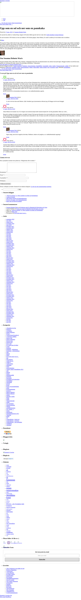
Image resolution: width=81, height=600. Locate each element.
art (7, 470)
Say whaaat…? (10, 409)
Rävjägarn (8, 587)
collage (7, 474)
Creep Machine (10, 572)
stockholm (8, 528)
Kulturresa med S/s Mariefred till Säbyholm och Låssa (33, 207)
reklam (7, 526)
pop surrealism (10, 403)
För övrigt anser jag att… (20, 213)
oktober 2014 (9, 263)
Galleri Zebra (9, 363)
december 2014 (10, 260)
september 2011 (10, 316)
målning (7, 519)
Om (4, 20)
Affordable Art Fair (11, 328)
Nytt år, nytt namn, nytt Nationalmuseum (16, 200)
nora (48, 67)
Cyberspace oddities (11, 336)
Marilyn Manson (10, 392)
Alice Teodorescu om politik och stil (15, 568)
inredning (8, 376)
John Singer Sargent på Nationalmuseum (16, 198)
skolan (8, 410)
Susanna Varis (13, 97)
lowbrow (8, 390)
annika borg (8, 67)
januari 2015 (9, 259)
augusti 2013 (9, 283)
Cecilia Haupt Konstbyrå (12, 335)
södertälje (8, 530)
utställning (9, 532)
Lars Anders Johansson (12, 581)
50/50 (7, 465)
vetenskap (8, 425)
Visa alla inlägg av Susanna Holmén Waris (11, 64)
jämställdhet (39, 66)
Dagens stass (9, 341)
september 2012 (10, 299)
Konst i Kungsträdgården (12, 386)
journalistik (45, 66)
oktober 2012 (9, 297)
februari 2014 (9, 275)
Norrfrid (8, 584)
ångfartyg (8, 329)
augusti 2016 (9, 232)
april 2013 (8, 289)
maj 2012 (8, 305)
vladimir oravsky (10, 534)
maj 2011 (8, 322)
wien (7, 535)
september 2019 (10, 219)
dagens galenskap (10, 339)
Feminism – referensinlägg (13, 351)
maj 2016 (8, 236)
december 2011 (10, 312)
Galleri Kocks (9, 361)
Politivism (8, 585)
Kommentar (3, 172)
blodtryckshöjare (18, 66)
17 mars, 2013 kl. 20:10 (9, 142)
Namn (2, 175)
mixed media (9, 511)
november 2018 (10, 223)
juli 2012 (8, 302)
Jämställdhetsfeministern (12, 578)
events (7, 346)
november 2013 (10, 279)
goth (7, 371)
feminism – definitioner (12, 349)
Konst (7, 385)
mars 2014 (9, 273)
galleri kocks (8, 484)
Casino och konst (10, 197)
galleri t (8, 486)
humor (8, 373)
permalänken (67, 67)
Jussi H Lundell (10, 580)
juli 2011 (8, 319)
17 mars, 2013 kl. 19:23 (9, 109)
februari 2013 (9, 292)
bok (7, 473)
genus (18, 67)
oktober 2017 (9, 229)
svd (7, 529)
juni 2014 (8, 269)
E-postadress (3, 178)
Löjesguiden (9, 582)
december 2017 (10, 226)
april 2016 (8, 238)
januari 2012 (9, 310)
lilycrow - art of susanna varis (15, 504)
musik (7, 399)
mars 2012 (9, 307)
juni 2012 (8, 303)
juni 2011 (8, 320)
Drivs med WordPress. (5, 597)
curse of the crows (9, 475)
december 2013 (10, 277)
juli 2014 (8, 267)
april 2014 (8, 272)
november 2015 (10, 245)
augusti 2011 (9, 317)
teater (57, 67)
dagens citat (9, 338)
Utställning (9, 423)
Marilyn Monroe (10, 393)
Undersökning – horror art (12, 419)
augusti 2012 (9, 300)
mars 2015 (9, 256)
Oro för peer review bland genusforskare (11, 23)
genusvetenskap (32, 66)
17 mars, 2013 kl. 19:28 (12, 131)
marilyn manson (10, 507)
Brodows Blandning (11, 570)
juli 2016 (8, 233)
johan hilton (36, 67)
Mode (7, 398)
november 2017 (10, 228)
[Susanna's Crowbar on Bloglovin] (8, 459)
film (7, 482)
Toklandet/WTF (10, 591)
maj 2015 (8, 253)
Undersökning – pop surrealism (14, 422)
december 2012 (10, 295)
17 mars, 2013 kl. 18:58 (12, 98)
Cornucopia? (9, 571)
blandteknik (8, 471)
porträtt (7, 525)
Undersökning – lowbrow (12, 420)
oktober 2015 (9, 246)
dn (7, 477)
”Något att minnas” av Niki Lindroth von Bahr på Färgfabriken (22, 195)
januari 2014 (9, 276)
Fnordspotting (9, 575)
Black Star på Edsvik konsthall (14, 201)
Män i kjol (14, 211)
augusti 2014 (9, 266)
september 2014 (10, 265)
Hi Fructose (9, 577)
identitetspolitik (10, 375)
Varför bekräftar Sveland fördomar (54, 34)
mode (7, 514)
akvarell (8, 468)
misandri (8, 510)
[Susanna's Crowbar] (8, 452)
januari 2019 (9, 222)
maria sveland (43, 67)
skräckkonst (9, 412)
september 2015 (10, 248)
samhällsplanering (10, 408)
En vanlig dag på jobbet (12, 345)
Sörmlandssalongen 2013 (12, 413)
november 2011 (10, 313)
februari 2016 (9, 240)
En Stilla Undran (10, 574)
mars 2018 (9, 225)
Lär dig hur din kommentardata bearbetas (41, 186)
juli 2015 (8, 250)
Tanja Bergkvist (10, 588)
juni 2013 (8, 286)
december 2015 (10, 243)
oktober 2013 (9, 280)
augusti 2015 (9, 249)
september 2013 (10, 282)
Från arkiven (9, 359)
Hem (4, 18)
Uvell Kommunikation (12, 592)
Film (7, 352)
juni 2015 (8, 252)
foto (7, 358)
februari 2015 (9, 257)
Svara (4, 93)
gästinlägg (8, 365)
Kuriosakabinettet (10, 389)
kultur (50, 66)
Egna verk (8, 343)
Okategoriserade (60, 66)
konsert (8, 383)
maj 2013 (8, 287)
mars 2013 (9, 290)
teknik (7, 416)
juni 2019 (8, 220)
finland (8, 353)
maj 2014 (8, 270)
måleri (8, 517)
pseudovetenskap (10, 405)
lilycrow (7, 502)
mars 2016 (9, 239)
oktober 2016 (9, 230)
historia (8, 372)
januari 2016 (9, 242)
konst (8, 497)
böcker (8, 333)
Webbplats (2, 180)
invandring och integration (12, 379)
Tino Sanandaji (10, 590)
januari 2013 (9, 293)
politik (66, 66)
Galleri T (8, 362)
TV (7, 418)
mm (7, 513)
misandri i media (10, 396)
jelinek (31, 67)
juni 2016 (8, 235)
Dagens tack (9, 342)
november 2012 (10, 296)
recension (52, 67)
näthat (7, 520)
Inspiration (9, 378)
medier (54, 66)
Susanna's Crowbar (5, 0)
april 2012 (8, 306)
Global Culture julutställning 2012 (14, 369)
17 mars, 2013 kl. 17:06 (9, 79)
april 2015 (8, 255)
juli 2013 (8, 285)
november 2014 (10, 262)
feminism (24, 66)
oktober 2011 (9, 315)
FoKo (7, 355)
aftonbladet (8, 466)
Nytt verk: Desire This (6, 24)
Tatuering (8, 415)
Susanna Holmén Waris (20, 32)
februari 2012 (9, 309)
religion (8, 406)
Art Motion (9, 331)
